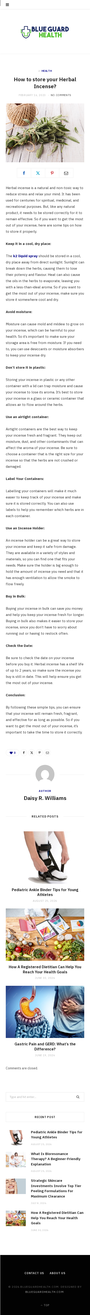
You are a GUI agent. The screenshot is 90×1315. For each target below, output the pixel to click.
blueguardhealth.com (44, 1292)
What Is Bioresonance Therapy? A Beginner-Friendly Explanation (56, 1159)
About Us (58, 1273)
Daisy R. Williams (45, 797)
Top (46, 1305)
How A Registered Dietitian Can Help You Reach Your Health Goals (45, 969)
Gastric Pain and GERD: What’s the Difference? (45, 1046)
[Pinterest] (52, 173)
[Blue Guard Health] (45, 31)
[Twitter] (38, 173)
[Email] (66, 173)
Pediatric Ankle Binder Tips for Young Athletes (45, 892)
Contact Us (34, 1273)
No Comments (61, 95)
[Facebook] (24, 173)
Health (47, 70)
